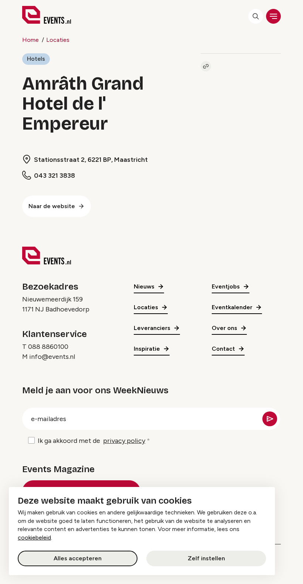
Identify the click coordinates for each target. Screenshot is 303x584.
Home (30, 39)
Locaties (57, 39)
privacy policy (124, 441)
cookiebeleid (34, 537)
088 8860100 (48, 347)
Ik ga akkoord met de (91, 441)
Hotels (36, 58)
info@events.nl (52, 357)
